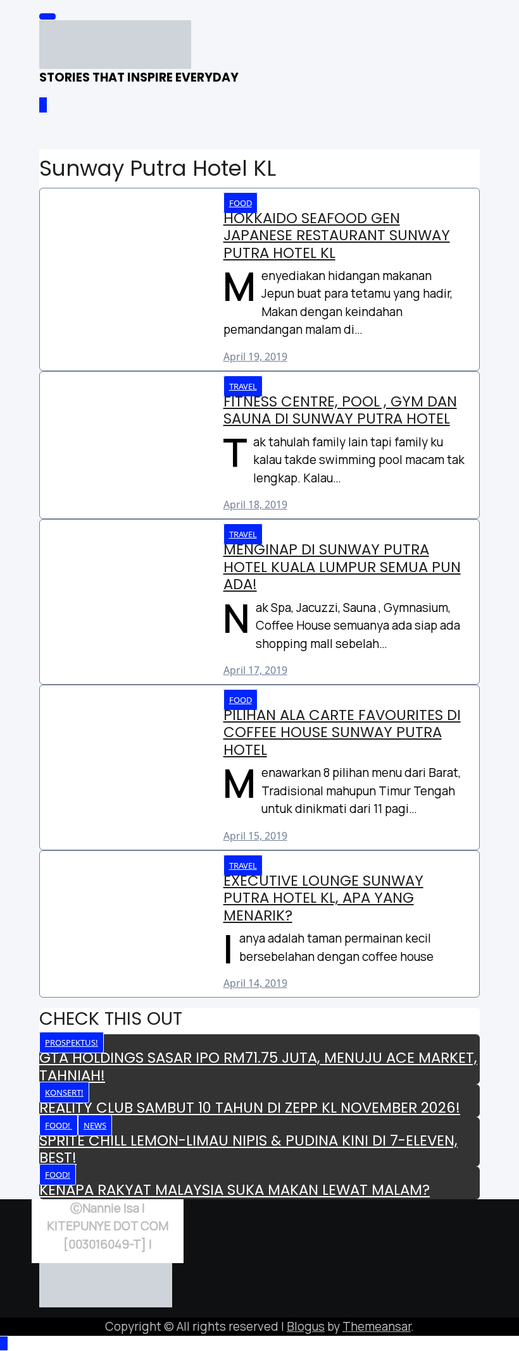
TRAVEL (243, 386)
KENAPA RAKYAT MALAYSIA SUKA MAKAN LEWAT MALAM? (234, 1190)
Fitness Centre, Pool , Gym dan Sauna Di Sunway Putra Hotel (340, 410)
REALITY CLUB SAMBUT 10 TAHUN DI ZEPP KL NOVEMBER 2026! (249, 1107)
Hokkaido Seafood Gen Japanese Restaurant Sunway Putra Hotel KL (336, 235)
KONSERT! (64, 1092)
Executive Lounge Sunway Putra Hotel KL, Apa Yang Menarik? (323, 898)
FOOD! (58, 1125)
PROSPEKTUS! (71, 1042)
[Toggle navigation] (47, 16)
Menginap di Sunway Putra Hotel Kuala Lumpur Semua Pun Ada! (342, 566)
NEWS (95, 1125)
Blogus (306, 1326)
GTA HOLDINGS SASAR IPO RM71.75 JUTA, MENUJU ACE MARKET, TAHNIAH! (258, 1066)
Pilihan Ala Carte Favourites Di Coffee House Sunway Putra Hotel (342, 732)
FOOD (240, 203)
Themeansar (376, 1326)
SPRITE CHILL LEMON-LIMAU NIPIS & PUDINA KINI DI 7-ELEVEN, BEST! (248, 1149)
